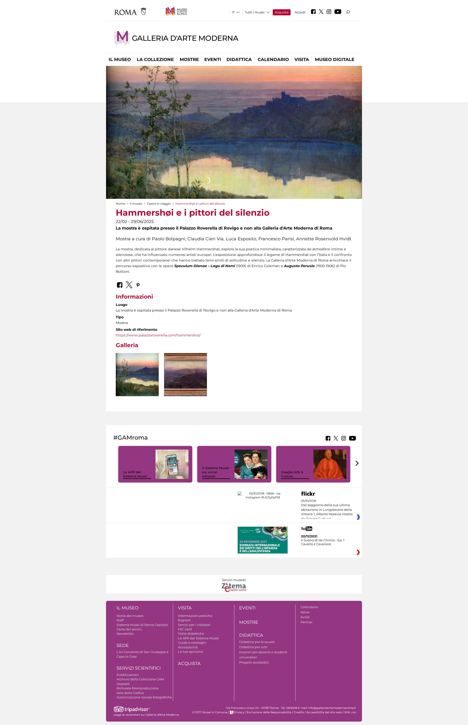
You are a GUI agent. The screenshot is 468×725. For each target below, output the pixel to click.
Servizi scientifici (139, 668)
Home (120, 203)
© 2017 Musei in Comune (209, 712)
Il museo (120, 59)
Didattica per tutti (253, 647)
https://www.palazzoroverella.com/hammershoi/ (158, 335)
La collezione (155, 59)
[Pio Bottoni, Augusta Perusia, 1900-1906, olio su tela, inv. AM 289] (185, 374)
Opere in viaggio (159, 203)
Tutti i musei (255, 12)
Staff (120, 620)
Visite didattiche (191, 633)
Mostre (189, 59)
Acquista (282, 12)
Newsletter (125, 633)
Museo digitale (334, 59)
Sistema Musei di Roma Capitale (142, 625)
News (305, 612)
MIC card (185, 629)
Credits (299, 712)
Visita (301, 59)
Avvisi (305, 617)
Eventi (212, 59)
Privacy (239, 712)
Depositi (123, 684)
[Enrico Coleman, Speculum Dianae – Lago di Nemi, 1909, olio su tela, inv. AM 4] (137, 375)
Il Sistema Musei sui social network (215, 472)
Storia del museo (130, 616)
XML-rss (350, 712)
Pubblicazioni (128, 675)
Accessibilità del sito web (324, 712)
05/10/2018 (326, 510)
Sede (123, 645)
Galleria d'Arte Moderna (185, 38)
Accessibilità (188, 647)
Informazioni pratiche (195, 616)
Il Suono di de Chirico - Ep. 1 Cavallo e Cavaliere (322, 542)
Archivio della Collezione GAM (140, 679)
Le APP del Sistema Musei (135, 474)
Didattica (239, 59)
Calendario (273, 59)
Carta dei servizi (129, 629)
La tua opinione (190, 652)
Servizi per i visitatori (194, 625)
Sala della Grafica (130, 693)
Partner (306, 622)
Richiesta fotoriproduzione (138, 688)
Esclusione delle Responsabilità (269, 712)
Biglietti (184, 620)
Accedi (300, 12)
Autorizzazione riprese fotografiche (144, 697)
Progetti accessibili (254, 662)
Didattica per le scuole (257, 642)
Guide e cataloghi (192, 642)
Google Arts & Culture (292, 474)
